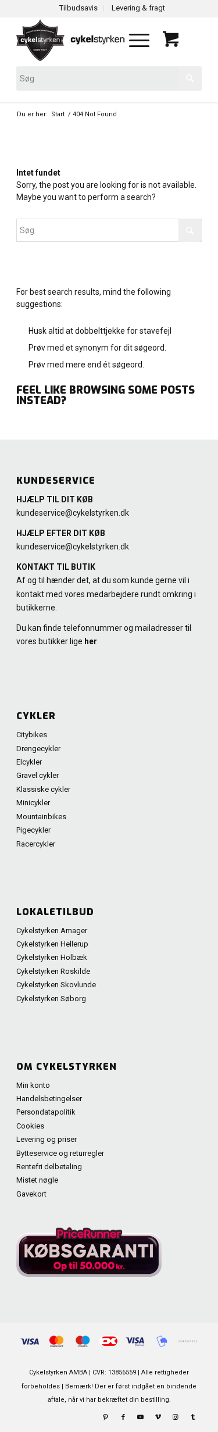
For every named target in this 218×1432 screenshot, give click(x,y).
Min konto (33, 1085)
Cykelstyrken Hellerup (52, 944)
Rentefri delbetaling (49, 1166)
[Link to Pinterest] (106, 1417)
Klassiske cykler (43, 789)
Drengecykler (38, 748)
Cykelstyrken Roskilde (53, 971)
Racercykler (35, 844)
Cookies (30, 1126)
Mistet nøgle (37, 1180)
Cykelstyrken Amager (51, 930)
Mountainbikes (41, 816)
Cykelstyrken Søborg (51, 998)
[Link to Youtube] (140, 1417)
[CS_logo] (71, 40)
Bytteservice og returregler (60, 1153)
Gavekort (31, 1194)
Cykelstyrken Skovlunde (56, 984)
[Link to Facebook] (123, 1417)
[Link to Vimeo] (158, 1417)
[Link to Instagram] (175, 1417)
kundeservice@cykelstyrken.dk (72, 512)
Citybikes (31, 734)
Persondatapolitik (46, 1112)
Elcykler (29, 762)
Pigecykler (33, 830)
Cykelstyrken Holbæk (51, 957)
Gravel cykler (37, 775)
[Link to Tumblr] (193, 1417)
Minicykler (33, 802)
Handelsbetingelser (49, 1098)
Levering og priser (46, 1139)
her (90, 641)
